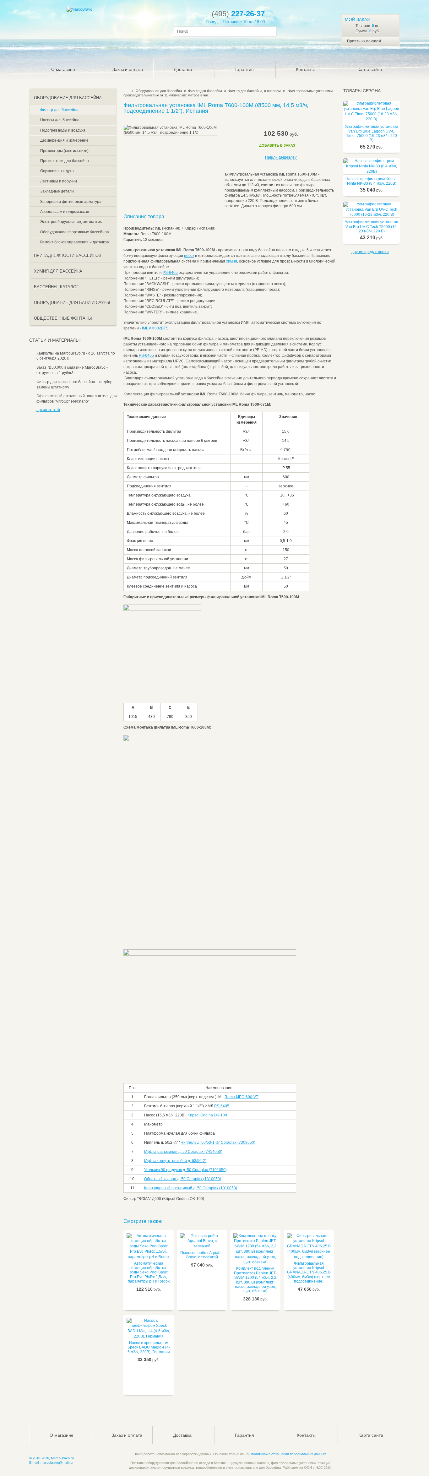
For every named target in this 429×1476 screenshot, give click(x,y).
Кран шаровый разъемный (168, 1188)
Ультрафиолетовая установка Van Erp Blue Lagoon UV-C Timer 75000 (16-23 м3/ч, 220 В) (371, 133)
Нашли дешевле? (281, 157)
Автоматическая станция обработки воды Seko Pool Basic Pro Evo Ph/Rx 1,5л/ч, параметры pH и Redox (149, 1272)
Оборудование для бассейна (159, 91)
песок (189, 255)
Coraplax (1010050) (220, 1188)
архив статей (48, 410)
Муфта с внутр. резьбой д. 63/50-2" (175, 1161)
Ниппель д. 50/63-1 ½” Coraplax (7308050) (218, 1142)
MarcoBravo (125, 91)
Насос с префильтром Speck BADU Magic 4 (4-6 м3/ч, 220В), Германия (149, 1347)
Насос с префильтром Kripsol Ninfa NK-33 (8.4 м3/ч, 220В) (371, 181)
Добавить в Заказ (277, 145)
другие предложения (370, 252)
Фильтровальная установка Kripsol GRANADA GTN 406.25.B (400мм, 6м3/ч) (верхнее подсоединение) (309, 1272)
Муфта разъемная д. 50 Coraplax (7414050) (183, 1151)
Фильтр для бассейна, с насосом (254, 91)
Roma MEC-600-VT (241, 1097)
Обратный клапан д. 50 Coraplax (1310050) (182, 1179)
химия (231, 261)
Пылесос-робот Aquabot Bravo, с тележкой (202, 1255)
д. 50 (198, 1188)
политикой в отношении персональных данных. (289, 1454)
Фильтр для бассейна (205, 91)
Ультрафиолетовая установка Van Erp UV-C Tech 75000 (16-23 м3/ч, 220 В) (371, 226)
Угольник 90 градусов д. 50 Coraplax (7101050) (185, 1170)
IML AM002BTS (155, 328)
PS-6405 (170, 272)
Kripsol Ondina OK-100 (207, 1115)
